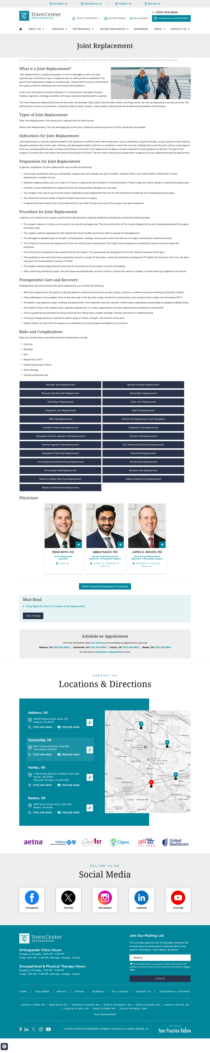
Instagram (105, 908)
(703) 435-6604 (167, 12)
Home (21, 29)
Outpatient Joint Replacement (60, 410)
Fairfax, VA (125, 4)
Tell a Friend (120, 991)
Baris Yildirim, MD (104, 1008)
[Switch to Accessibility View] (4, 1046)
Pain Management (105, 1014)
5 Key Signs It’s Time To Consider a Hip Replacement (55, 606)
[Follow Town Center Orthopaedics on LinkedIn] (26, 1029)
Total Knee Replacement (143, 453)
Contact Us (105, 675)
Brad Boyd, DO (63, 552)
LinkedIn (141, 908)
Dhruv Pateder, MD (148, 1005)
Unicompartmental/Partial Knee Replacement (60, 461)
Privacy (62, 991)
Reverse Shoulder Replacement (143, 384)
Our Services (98, 642)
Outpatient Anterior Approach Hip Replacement (60, 436)
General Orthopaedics (118, 60)
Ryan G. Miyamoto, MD (117, 1005)
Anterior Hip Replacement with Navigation (143, 419)
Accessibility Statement (174, 991)
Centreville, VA (93, 4)
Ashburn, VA (60, 4)
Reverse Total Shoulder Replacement (60, 393)
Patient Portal (117, 18)
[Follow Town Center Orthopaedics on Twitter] (33, 1029)
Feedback (98, 991)
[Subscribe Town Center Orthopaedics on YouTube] (48, 1029)
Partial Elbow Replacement (143, 393)
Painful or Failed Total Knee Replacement (60, 479)
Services (103, 60)
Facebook (32, 908)
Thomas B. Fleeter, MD (85, 1005)
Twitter (68, 908)
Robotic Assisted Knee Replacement (60, 487)
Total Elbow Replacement (60, 401)
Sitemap (79, 991)
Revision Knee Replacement (143, 470)
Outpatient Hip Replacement (143, 427)
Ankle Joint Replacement (143, 401)
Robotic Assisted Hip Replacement (143, 479)
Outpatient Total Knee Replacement (60, 453)
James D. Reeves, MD (147, 552)
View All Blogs (33, 615)
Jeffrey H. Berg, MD (33, 1005)
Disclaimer (42, 991)
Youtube (178, 908)
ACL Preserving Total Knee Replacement (143, 444)
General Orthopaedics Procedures (144, 60)
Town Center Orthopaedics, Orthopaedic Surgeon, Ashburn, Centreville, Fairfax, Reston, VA (58, 60)
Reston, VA (154, 4)
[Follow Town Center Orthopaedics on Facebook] (20, 1029)
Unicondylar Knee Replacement (60, 470)
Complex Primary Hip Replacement (60, 427)
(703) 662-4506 (70, 727)
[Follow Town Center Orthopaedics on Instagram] (41, 1029)
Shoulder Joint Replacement (60, 384)
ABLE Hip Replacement (60, 419)
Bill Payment (141, 18)
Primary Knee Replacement (143, 461)
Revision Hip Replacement (143, 436)
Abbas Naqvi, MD (105, 552)
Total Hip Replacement (143, 410)
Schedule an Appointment (174, 18)
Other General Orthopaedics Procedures (105, 586)
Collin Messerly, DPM (133, 1008)
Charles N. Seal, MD (76, 1008)
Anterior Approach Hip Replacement (60, 444)
